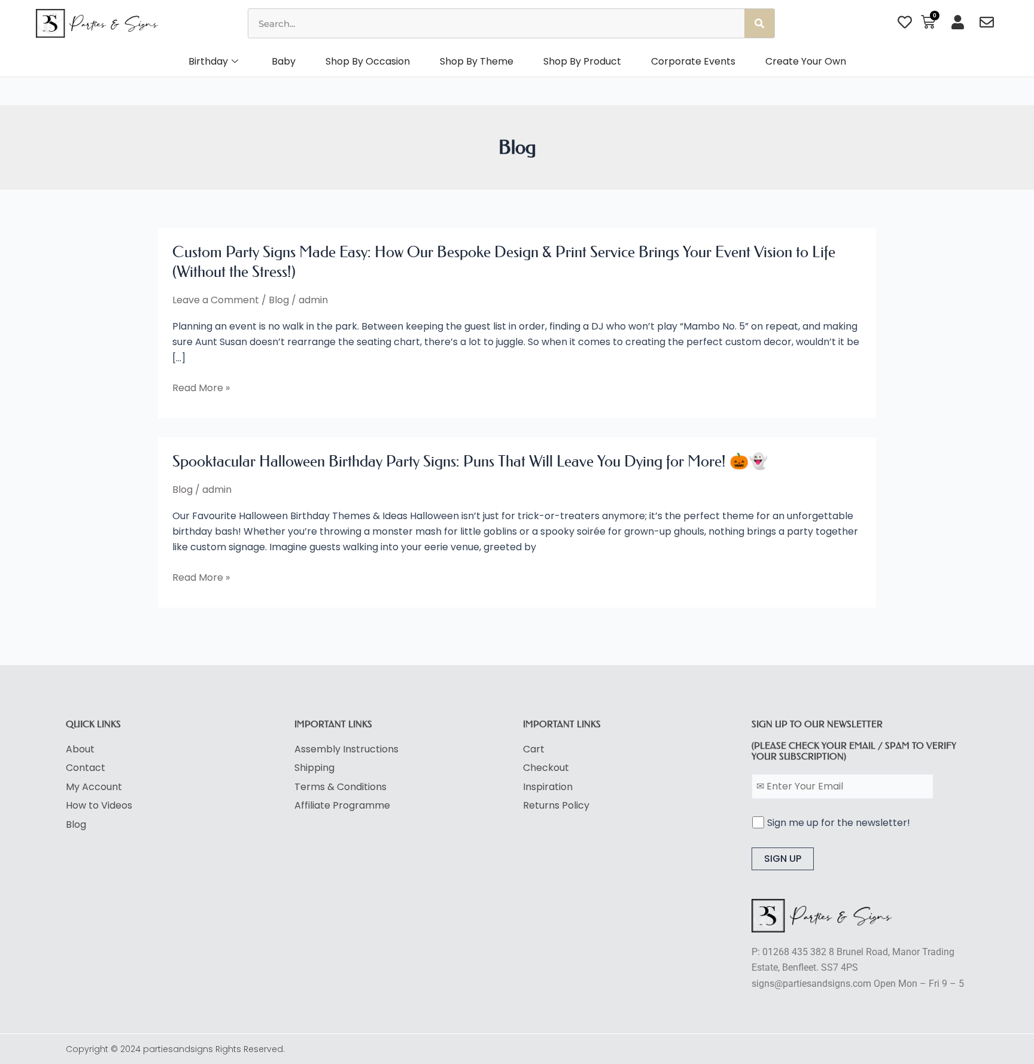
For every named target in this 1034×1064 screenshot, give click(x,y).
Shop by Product (582, 61)
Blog (279, 300)
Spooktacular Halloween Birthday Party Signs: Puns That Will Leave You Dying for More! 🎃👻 (470, 461)
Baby (284, 61)
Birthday (208, 61)
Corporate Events (693, 61)
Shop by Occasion (368, 61)
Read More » (201, 388)
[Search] (759, 23)
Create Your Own (805, 61)
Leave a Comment (215, 300)
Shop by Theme (476, 61)
